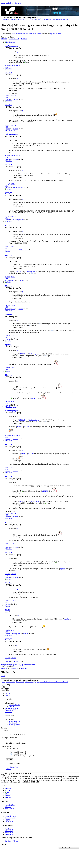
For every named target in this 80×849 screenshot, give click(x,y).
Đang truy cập (13, 723)
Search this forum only (19, 754)
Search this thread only (19, 752)
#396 (6, 545)
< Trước (3, 39)
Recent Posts (12, 706)
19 (12, 39)
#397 (6, 575)
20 (14, 39)
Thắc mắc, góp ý (10, 818)
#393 (6, 437)
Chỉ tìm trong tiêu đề (18, 734)
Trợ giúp (7, 819)
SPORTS (8, 73)
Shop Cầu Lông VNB (11, 708)
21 (16, 39)
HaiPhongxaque (11, 46)
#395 (6, 515)
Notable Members (14, 721)
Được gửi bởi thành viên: (10, 738)
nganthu (52, 33)
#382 (6, 97)
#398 (6, 602)
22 (18, 39)
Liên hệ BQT (9, 821)
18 (10, 39)
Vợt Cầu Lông (9, 808)
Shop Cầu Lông (10, 805)
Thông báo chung (10, 816)
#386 (6, 218)
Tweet (3, 676)
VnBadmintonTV (10, 710)
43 (22, 39)
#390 (6, 337)
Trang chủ (8, 693)
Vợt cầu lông (9, 829)
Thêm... (8, 769)
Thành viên (8, 712)
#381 (6, 67)
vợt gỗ (7, 630)
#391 (6, 369)
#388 (6, 278)
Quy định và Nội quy (11, 841)
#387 (6, 248)
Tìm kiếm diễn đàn (14, 705)
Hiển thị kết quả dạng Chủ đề (25, 756)
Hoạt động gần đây (14, 724)
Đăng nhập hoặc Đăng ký (11, 3)
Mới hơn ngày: (6, 746)
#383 (6, 127)
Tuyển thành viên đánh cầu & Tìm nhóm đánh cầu (26, 33)
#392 (6, 403)
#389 (6, 307)
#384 (6, 157)
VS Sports (8, 807)
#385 (6, 186)
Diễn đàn (7, 695)
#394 (6, 469)
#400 (6, 659)
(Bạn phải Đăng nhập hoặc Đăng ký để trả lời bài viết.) (18, 665)
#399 (6, 632)
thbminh (15, 99)
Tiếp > (25, 39)
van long (8, 314)
